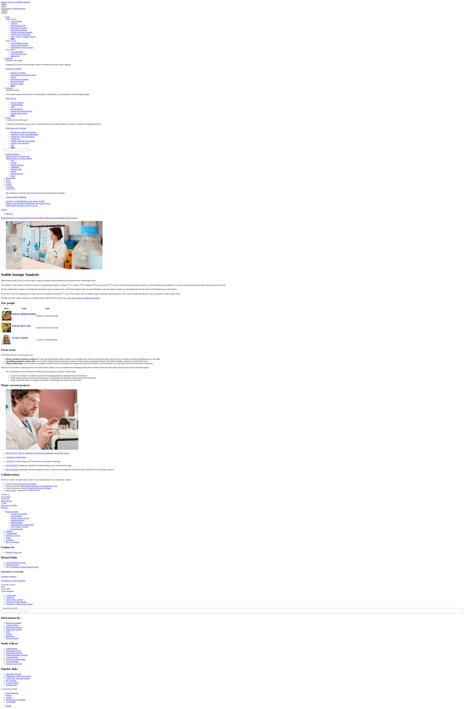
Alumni (9, 185)
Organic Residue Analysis (16, 563)
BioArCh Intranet (12, 542)
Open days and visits (14, 664)
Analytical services (13, 536)
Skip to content (6, 2)
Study (8, 17)
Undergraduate (11, 649)
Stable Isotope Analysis (68, 218)
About (8, 118)
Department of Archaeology (16, 218)
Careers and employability (16, 659)
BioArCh (9, 214)
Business (9, 88)
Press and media (12, 638)
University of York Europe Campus (19, 604)
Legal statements (12, 693)
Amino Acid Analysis (19, 514)
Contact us (10, 540)
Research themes (53, 218)
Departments (10, 178)
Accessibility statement (21, 2)
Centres (4, 210)
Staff (7, 632)
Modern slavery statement (15, 700)
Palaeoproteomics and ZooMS (22, 525)
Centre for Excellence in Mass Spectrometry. (83, 298)
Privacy (9, 695)
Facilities (9, 531)
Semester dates (11, 685)
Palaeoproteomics (12, 565)
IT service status (12, 683)
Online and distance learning (17, 655)
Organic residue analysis (20, 518)
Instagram (12, 576)
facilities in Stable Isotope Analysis (25, 567)
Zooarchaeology (17, 529)
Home (3, 218)
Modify (8, 706)
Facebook (5, 576)
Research (9, 58)
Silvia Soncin (11, 490)
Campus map (11, 595)
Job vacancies (11, 681)
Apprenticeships (12, 657)
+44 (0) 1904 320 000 (14, 600)
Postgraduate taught (13, 651)
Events (8, 182)
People (8, 538)
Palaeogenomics (17, 522)
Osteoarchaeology (17, 520)
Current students (12, 625)
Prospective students (13, 623)
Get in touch (5, 497)
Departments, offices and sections (18, 676)
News (8, 180)
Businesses (10, 636)
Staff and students (12, 154)
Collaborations (11, 533)
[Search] (30, 150)
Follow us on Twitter (9, 505)
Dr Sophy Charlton (20, 338)
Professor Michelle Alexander (24, 314)
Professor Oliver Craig (21, 326)
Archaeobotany (16, 516)
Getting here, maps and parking (18, 678)
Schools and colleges (14, 630)
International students (14, 627)
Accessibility (11, 702)
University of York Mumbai (16, 602)
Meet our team (6, 501)
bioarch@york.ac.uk (13, 552)
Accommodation (12, 662)
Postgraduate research (14, 653)
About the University (14, 674)
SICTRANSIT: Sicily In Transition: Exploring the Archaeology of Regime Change (37, 453)
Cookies (9, 697)
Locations (9, 187)
